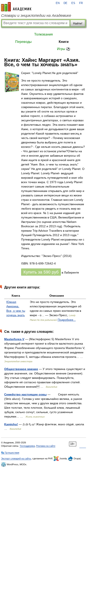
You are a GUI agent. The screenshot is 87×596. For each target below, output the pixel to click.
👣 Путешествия (10, 452)
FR (81, 3)
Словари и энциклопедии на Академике (36, 15)
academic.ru (16, 6)
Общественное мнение (21, 369)
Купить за (40, 272)
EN (58, 3)
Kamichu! (11, 424)
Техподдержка (27, 446)
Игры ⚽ (63, 49)
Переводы (23, 42)
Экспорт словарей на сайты (16, 458)
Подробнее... (67, 319)
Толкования (43, 34)
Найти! (77, 23)
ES (73, 3)
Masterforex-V (14, 339)
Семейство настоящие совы (25, 394)
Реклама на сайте (45, 446)
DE (65, 3)
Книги (64, 42)
